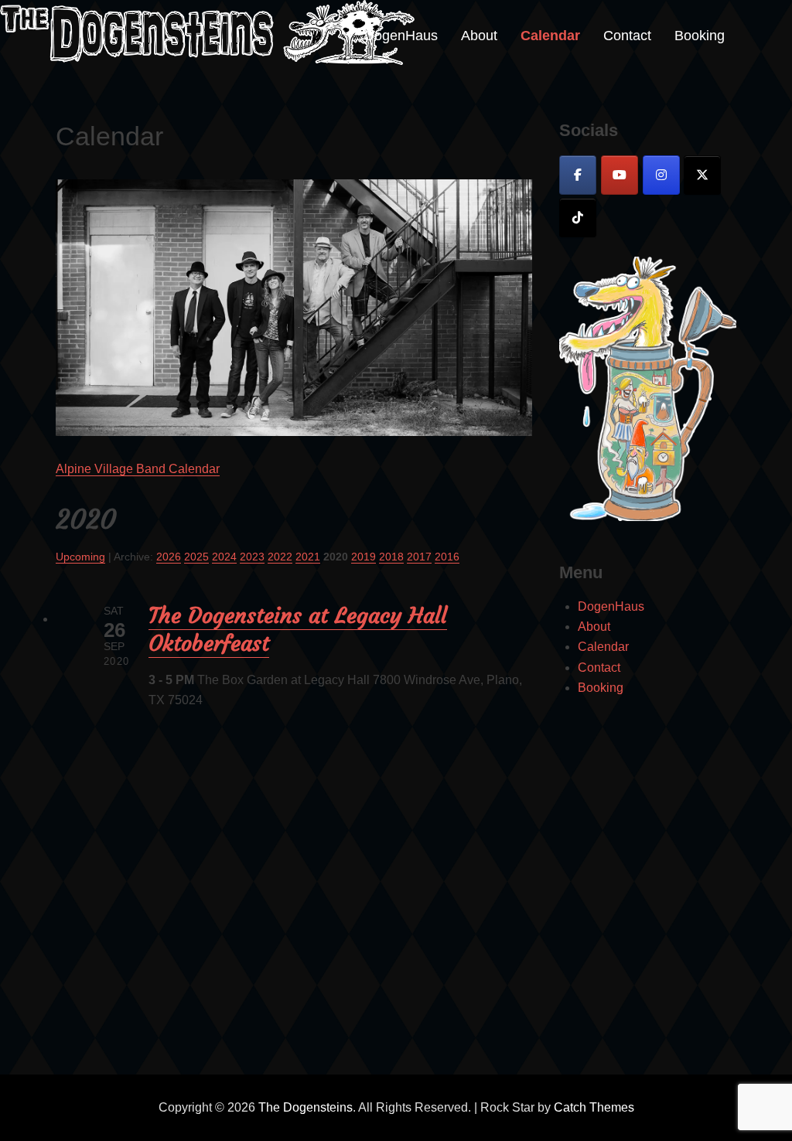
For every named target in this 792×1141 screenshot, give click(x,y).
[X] (702, 175)
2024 (224, 556)
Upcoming (80, 556)
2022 (280, 556)
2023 (252, 556)
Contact (627, 35)
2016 (447, 556)
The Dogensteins (305, 1107)
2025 (196, 556)
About (479, 35)
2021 (307, 556)
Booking (699, 35)
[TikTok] (577, 217)
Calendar (550, 35)
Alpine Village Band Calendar (138, 468)
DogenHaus (401, 35)
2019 (363, 556)
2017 (419, 556)
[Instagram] (661, 175)
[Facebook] (577, 175)
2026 (168, 556)
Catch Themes (594, 1107)
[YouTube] (619, 175)
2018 (391, 556)
